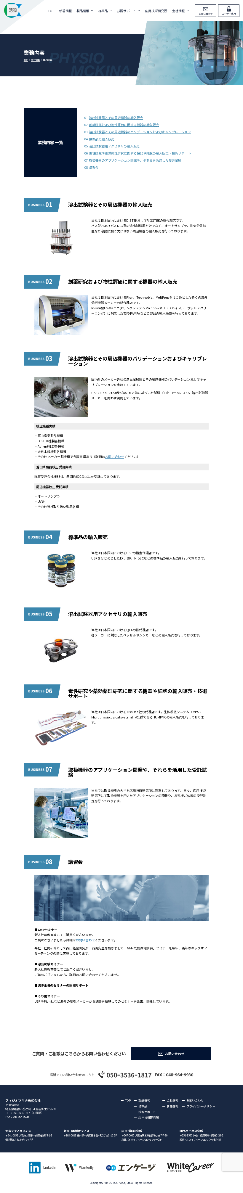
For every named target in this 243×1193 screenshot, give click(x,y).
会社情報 (178, 10)
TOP (51, 10)
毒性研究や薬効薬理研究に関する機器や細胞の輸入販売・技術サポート (140, 153)
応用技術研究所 (156, 10)
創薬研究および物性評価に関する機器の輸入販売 (124, 124)
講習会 (93, 167)
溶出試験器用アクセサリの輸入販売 (114, 146)
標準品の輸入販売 (101, 138)
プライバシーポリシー (200, 1106)
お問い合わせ (206, 13)
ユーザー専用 (229, 13)
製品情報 (82, 10)
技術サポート (126, 10)
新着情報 (65, 10)
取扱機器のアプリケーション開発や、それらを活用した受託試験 (135, 160)
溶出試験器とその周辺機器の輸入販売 (116, 117)
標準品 (103, 10)
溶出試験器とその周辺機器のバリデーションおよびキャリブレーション (140, 131)
